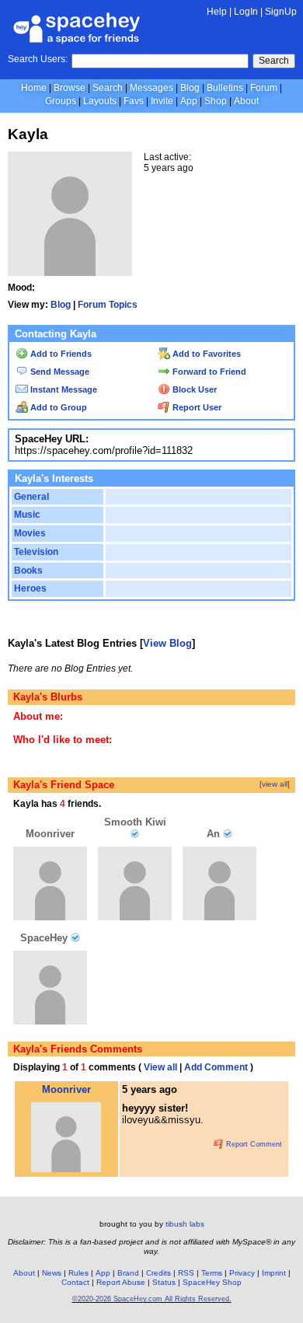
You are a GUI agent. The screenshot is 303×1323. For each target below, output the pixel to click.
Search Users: (38, 59)
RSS (186, 1273)
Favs (134, 101)
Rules (78, 1273)
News (51, 1273)
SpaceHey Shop (212, 1282)
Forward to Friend (208, 371)
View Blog (167, 643)
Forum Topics (108, 304)
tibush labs (184, 1224)
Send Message (58, 371)
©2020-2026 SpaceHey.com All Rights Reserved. (152, 1299)
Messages (151, 87)
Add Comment (216, 1067)
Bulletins (225, 87)
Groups (60, 101)
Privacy (242, 1273)
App (188, 101)
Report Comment (253, 1144)
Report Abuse (120, 1282)
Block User (193, 389)
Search (274, 60)
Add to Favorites (205, 353)
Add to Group (57, 407)
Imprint (274, 1273)
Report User (195, 407)
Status (164, 1282)
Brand (128, 1273)
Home (34, 87)
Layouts (100, 101)
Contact (75, 1282)
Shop (215, 101)
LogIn (246, 11)
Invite (162, 101)
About (246, 101)
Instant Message (62, 389)
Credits (158, 1273)
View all (160, 1067)
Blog (190, 87)
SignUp (281, 11)
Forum (263, 87)
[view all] (274, 784)
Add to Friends (60, 353)
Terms (211, 1273)
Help (217, 11)
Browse (69, 87)
